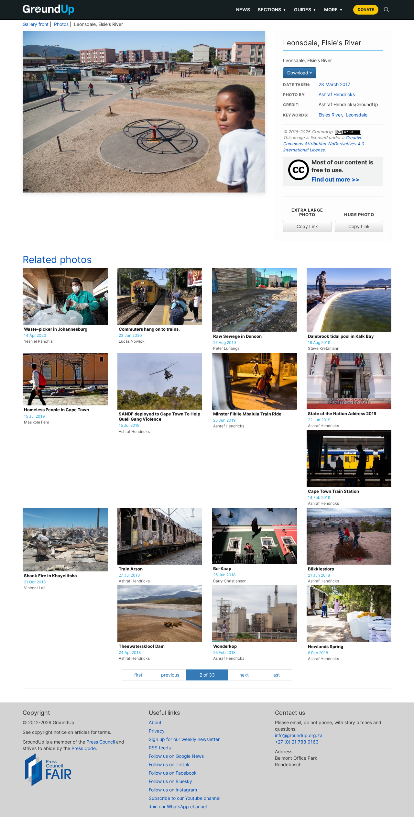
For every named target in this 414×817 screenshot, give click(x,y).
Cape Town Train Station (333, 491)
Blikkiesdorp (321, 569)
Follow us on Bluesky (170, 781)
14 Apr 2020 (35, 335)
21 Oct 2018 (35, 582)
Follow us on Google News (176, 756)
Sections (272, 9)
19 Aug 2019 (319, 342)
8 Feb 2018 (318, 653)
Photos (61, 24)
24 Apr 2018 (130, 652)
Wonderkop (225, 646)
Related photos (57, 259)
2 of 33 (207, 675)
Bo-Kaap (222, 568)
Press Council (100, 742)
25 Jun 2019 (224, 420)
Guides (305, 9)
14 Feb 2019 (319, 497)
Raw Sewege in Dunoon (237, 336)
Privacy (157, 731)
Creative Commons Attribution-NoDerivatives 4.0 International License (323, 143)
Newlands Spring (325, 646)
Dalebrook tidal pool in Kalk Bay (341, 336)
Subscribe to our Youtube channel (184, 798)
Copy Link (307, 226)
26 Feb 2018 (224, 652)
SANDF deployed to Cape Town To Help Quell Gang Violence (159, 417)
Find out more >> (335, 179)
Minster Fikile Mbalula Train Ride (247, 414)
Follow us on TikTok (169, 764)
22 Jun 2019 (319, 420)
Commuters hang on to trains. (149, 329)
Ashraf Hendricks (337, 94)
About (155, 722)
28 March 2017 (334, 84)
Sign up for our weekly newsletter (184, 739)
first (138, 675)
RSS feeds (160, 747)
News (243, 9)
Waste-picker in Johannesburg (55, 329)
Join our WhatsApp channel (178, 806)
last (276, 675)
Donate (366, 9)
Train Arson (131, 569)
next (244, 675)
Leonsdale (356, 114)
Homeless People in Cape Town (56, 409)
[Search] (386, 10)
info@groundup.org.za (298, 735)
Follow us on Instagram (173, 789)
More (333, 9)
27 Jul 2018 (129, 575)
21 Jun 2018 (319, 575)
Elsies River (330, 114)
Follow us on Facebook (173, 773)
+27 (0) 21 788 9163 (297, 742)
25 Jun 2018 (224, 575)
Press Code (83, 748)
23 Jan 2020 (130, 335)
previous (170, 675)
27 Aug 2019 (224, 342)
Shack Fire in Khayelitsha (50, 575)
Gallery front (36, 24)
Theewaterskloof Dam (142, 646)
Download (298, 72)
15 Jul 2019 (34, 416)
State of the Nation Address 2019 (342, 413)
